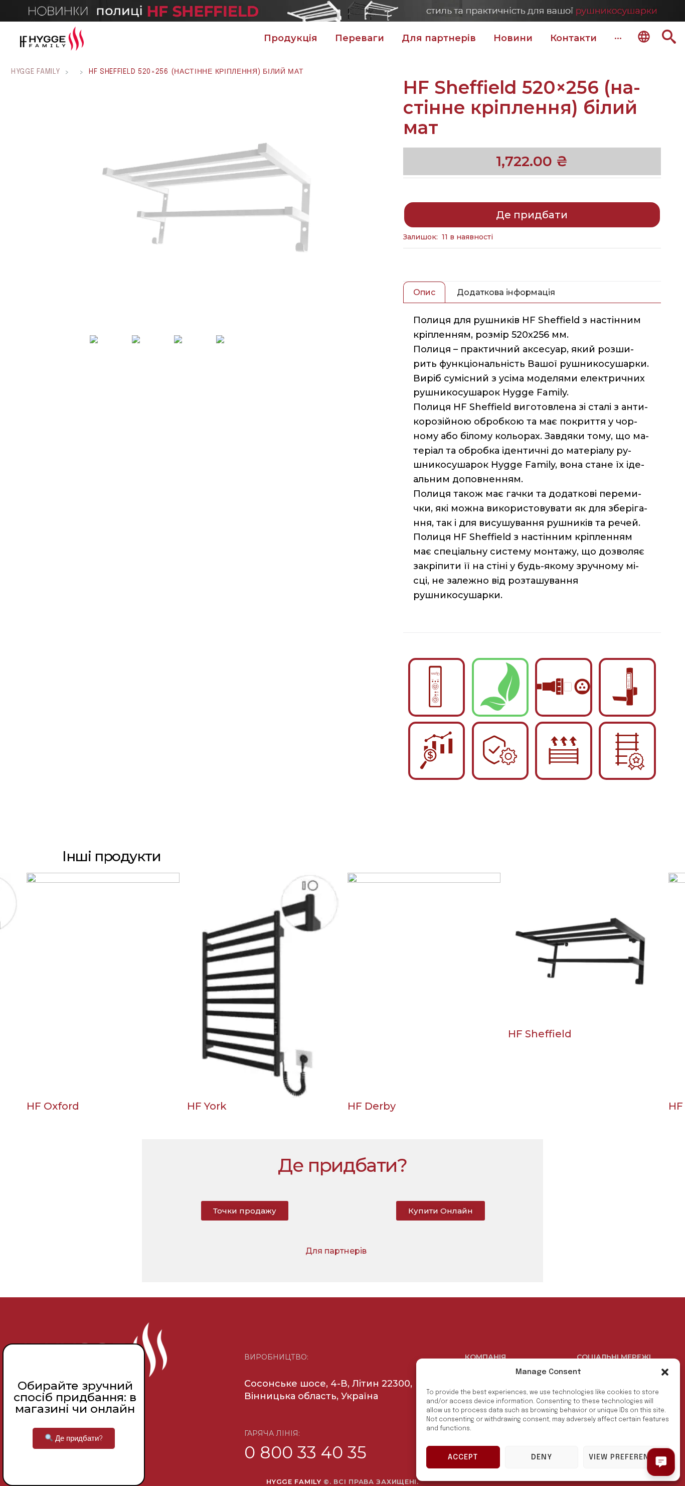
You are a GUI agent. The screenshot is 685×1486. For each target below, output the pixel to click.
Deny (541, 1457)
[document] (342, 743)
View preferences (626, 1457)
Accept (463, 1457)
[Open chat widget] (661, 1462)
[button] (665, 1372)
